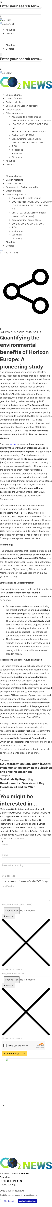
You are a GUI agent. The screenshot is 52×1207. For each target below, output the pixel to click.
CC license (23, 1173)
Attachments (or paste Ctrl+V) (17, 904)
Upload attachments (12, 969)
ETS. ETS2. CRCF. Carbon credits (29, 131)
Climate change (14, 95)
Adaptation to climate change (26, 116)
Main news (5, 809)
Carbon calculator (15, 102)
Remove (8, 916)
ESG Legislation (8, 816)
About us (10, 29)
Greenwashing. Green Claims (26, 138)
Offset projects (13, 109)
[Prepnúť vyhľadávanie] (1, 2)
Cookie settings (8, 1184)
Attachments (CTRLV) (13, 973)
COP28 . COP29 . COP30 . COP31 (29, 142)
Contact (10, 33)
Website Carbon (27, 1201)
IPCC (14, 146)
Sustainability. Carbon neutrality (22, 105)
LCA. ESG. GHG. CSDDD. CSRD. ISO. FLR (20, 332)
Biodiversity (6, 812)
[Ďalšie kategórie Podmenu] (25, 194)
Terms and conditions (11, 1180)
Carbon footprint (14, 98)
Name (5, 844)
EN (10, 20)
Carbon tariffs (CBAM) (23, 135)
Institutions (17, 149)
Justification (8, 886)
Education (17, 153)
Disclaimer (5, 1177)
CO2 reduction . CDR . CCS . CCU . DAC (32, 120)
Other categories (14, 113)
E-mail (5, 855)
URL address (8, 875)
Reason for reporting (12, 865)
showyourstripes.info (29, 1195)
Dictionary (17, 157)
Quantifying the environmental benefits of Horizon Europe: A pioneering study (24, 352)
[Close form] (2, 841)
